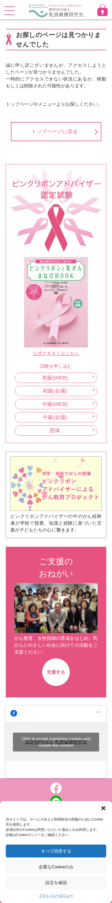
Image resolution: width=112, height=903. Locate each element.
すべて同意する (56, 851)
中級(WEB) (55, 404)
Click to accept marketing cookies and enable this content (56, 741)
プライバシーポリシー (56, 896)
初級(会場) (55, 391)
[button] (103, 808)
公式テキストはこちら (56, 353)
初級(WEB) (55, 378)
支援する (56, 672)
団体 (55, 430)
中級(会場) (55, 417)
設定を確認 (56, 882)
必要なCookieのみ (56, 866)
